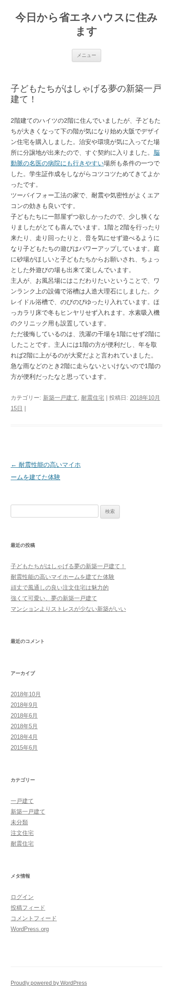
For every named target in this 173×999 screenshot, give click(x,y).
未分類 (19, 822)
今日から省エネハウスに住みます (87, 24)
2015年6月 (24, 747)
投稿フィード (28, 907)
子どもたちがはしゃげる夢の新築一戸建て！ (68, 566)
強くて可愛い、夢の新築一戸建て (54, 598)
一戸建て (22, 801)
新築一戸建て (60, 397)
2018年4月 (24, 737)
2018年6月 (24, 715)
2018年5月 (24, 726)
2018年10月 (26, 694)
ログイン (22, 897)
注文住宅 (22, 833)
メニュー (86, 55)
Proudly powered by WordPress (49, 983)
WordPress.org (30, 929)
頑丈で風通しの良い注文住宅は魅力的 (60, 587)
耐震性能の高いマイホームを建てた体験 (62, 577)
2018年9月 (24, 705)
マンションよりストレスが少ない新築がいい (68, 609)
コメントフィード (34, 918)
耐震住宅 (92, 397)
